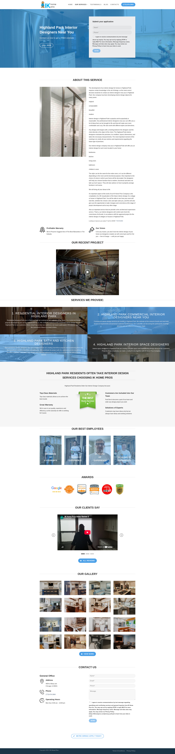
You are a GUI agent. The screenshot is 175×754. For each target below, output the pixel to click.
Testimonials (95, 4)
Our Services (80, 4)
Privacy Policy (131, 738)
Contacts (114, 4)
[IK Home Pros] (49, 4)
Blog (106, 4)
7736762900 (119, 221)
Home (70, 4)
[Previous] (53, 529)
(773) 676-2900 (51, 682)
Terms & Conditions (119, 738)
